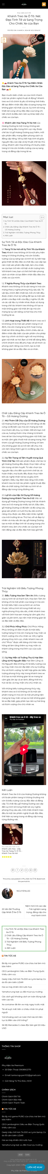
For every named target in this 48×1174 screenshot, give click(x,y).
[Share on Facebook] (17, 870)
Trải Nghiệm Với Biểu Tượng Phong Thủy (24, 943)
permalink (25, 881)
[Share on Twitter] (22, 870)
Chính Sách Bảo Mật (12, 1100)
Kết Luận (11, 948)
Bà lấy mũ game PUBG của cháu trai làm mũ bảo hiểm (23, 965)
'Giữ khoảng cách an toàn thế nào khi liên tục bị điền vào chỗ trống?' (22, 1018)
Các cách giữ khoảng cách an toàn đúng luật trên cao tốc (24, 998)
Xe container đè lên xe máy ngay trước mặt (23, 1004)
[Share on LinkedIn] (35, 870)
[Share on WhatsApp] (13, 870)
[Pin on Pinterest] (31, 870)
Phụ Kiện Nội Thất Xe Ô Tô (16, 1161)
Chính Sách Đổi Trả (11, 1096)
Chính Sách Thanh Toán (13, 1103)
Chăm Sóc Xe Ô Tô (37, 1161)
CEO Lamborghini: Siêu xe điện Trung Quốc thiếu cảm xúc (23, 973)
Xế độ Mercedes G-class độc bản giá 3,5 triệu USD (23, 1026)
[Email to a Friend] (26, 870)
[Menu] (3, 4)
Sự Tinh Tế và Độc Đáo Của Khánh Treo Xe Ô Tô (25, 930)
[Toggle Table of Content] (41, 217)
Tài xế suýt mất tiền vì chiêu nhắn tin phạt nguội (22, 1011)
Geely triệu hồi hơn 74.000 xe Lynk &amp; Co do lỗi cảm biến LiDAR (24, 980)
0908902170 (25, 1069)
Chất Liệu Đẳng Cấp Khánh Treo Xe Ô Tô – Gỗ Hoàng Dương (25, 937)
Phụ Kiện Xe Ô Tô (24, 13)
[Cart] (44, 4)
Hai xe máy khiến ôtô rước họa (17, 987)
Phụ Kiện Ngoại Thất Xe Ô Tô (24, 1160)
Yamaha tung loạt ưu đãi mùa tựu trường (22, 992)
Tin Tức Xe (10, 956)
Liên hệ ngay (35, 1167)
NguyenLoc (35, 30)
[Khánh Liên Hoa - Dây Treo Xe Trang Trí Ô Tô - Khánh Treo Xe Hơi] (12, 834)
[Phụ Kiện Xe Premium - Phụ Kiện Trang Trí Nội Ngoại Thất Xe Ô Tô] (24, 4)
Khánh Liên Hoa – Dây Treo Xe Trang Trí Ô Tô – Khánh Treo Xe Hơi (12, 851)
